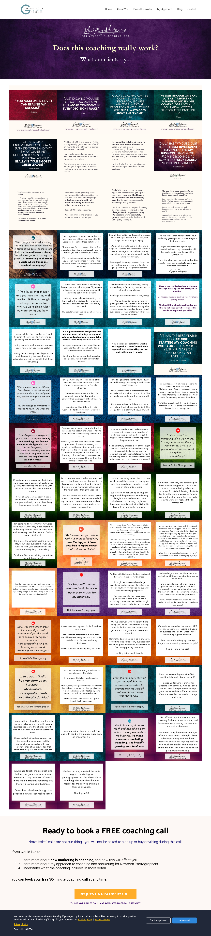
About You (122, 9)
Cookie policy (85, 919)
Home (108, 9)
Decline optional (158, 920)
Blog (179, 9)
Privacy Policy (21, 924)
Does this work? (142, 9)
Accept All (184, 920)
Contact (191, 9)
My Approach (164, 9)
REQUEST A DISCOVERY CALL (105, 894)
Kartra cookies (102, 919)
